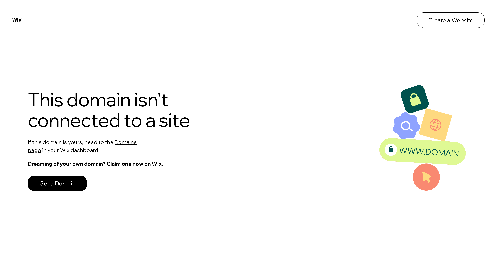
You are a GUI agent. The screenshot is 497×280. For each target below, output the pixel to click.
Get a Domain (57, 183)
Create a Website (450, 20)
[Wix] (17, 20)
